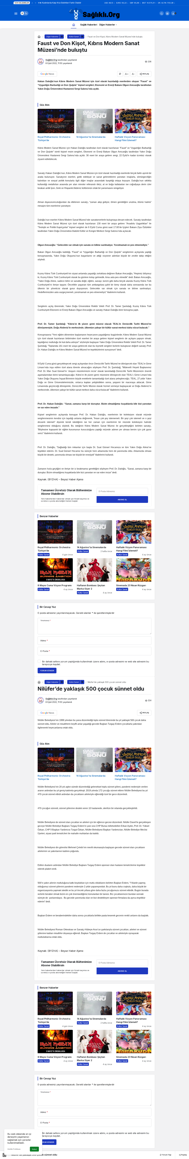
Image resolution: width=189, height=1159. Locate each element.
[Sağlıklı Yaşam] (94, 14)
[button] (167, 13)
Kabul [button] (34, 1149)
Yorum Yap (166, 1155)
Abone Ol (122, 499)
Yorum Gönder (47, 671)
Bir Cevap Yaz (48, 606)
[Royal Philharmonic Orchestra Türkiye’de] (56, 125)
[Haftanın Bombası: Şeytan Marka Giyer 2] (94, 576)
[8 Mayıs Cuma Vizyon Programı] (55, 576)
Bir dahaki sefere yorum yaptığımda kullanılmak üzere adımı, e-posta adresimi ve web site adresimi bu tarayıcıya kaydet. (95, 663)
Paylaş (184, 1155)
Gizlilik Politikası (13, 1149)
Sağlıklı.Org (51, 60)
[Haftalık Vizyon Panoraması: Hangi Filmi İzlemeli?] (133, 125)
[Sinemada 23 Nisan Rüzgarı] (133, 576)
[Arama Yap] (161, 13)
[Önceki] (32, 3)
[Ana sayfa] (73, 24)
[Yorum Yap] (120, 74)
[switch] (24, 13)
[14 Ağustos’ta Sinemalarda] (94, 125)
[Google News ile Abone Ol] (47, 74)
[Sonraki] (35, 3)
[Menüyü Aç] (16, 13)
